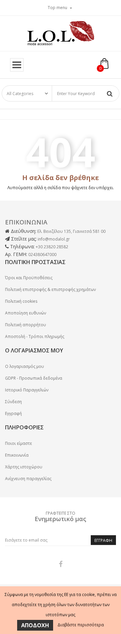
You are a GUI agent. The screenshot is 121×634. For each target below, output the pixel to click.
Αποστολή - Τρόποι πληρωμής (34, 336)
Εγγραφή (13, 413)
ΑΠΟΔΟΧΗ (35, 625)
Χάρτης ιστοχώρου (23, 467)
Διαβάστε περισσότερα (80, 625)
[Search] (109, 93)
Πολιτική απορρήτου (25, 325)
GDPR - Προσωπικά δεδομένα (33, 378)
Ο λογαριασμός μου (24, 366)
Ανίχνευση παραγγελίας (28, 478)
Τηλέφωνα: (22, 246)
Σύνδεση (13, 402)
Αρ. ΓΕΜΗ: (16, 254)
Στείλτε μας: (23, 238)
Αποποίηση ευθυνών (25, 313)
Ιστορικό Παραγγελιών (26, 390)
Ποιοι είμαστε (18, 443)
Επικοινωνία (17, 455)
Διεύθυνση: (22, 231)
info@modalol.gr (54, 239)
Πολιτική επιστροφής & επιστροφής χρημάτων (50, 289)
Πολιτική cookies (21, 301)
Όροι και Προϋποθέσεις (28, 278)
